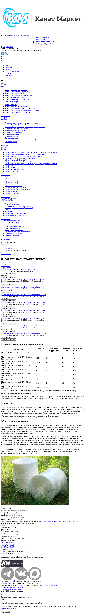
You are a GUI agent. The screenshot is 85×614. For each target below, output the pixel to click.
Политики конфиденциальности (52, 521)
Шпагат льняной (11, 191)
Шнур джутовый (11, 166)
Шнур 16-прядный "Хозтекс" (15, 160)
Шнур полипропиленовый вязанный (18, 162)
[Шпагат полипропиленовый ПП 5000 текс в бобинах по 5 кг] (23, 318)
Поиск (3, 599)
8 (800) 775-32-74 (7, 47)
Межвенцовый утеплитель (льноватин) (19, 208)
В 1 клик (4, 277)
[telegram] (3, 54)
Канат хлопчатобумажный (14, 97)
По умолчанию (6, 268)
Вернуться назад (6, 254)
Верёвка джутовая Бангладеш (15, 134)
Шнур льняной (10, 167)
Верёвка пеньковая (11, 138)
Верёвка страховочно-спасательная (17, 232)
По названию (5, 266)
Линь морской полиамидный (15, 132)
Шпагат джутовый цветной (14, 184)
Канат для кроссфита (12, 228)
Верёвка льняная (11, 142)
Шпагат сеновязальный (13, 186)
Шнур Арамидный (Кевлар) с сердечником (20, 158)
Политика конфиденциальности (12, 589)
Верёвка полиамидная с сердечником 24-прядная (22, 123)
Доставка (8, 73)
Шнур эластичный (11, 171)
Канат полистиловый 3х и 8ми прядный (19, 112)
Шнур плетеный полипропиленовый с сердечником (23, 156)
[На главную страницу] (12, 566)
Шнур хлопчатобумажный (14, 169)
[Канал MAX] (34, 580)
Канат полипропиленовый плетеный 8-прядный (22, 110)
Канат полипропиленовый (14, 93)
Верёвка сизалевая (11, 136)
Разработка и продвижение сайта (12, 587)
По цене (14, 264)
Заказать (4, 525)
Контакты (8, 75)
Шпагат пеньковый (12, 193)
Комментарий (6, 519)
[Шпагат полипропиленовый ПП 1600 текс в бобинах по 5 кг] (23, 302)
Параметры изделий (12, 71)
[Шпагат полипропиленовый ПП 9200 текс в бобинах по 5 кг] (23, 334)
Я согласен (5, 612)
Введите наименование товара (11, 597)
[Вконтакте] (21, 580)
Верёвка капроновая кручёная (15, 130)
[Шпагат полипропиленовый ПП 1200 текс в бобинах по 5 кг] (23, 295)
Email (7, 515)
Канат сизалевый (11, 103)
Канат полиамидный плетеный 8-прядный (20, 108)
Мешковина (9, 211)
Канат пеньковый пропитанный (16, 107)
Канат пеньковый (11, 105)
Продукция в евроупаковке (14, 215)
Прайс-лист (9, 67)
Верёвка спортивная (12, 235)
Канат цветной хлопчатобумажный (17, 99)
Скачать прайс (6, 241)
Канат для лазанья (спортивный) (16, 226)
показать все (5, 116)
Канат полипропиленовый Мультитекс (19, 95)
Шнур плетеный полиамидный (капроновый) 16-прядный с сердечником (31, 152)
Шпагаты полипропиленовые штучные (19, 189)
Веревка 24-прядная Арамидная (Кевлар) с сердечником (25, 127)
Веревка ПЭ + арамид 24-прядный (17, 129)
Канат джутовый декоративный (16, 90)
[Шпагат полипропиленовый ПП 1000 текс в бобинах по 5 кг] (23, 287)
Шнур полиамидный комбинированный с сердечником (24, 154)
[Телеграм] (8, 580)
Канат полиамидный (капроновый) (17, 92)
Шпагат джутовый (11, 182)
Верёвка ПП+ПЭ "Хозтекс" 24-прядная (19, 125)
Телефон (8, 513)
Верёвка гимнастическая (13, 233)
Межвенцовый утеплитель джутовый (18, 206)
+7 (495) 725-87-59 (42, 37)
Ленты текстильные (12, 204)
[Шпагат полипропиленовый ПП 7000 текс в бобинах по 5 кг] (23, 326)
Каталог (4, 245)
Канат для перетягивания (14, 230)
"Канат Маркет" (34, 453)
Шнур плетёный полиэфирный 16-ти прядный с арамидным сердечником (31, 164)
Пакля (7, 210)
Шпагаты (8, 248)
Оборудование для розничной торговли (19, 213)
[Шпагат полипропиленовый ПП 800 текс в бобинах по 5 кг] (23, 279)
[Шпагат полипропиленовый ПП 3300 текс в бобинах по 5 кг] (23, 310)
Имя (7, 510)
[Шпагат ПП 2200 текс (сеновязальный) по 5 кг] (18, 269)
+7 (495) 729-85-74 (42, 39)
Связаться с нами (7, 542)
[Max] (6, 54)
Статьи (7, 69)
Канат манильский (11, 101)
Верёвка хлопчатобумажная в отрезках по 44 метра (23, 140)
